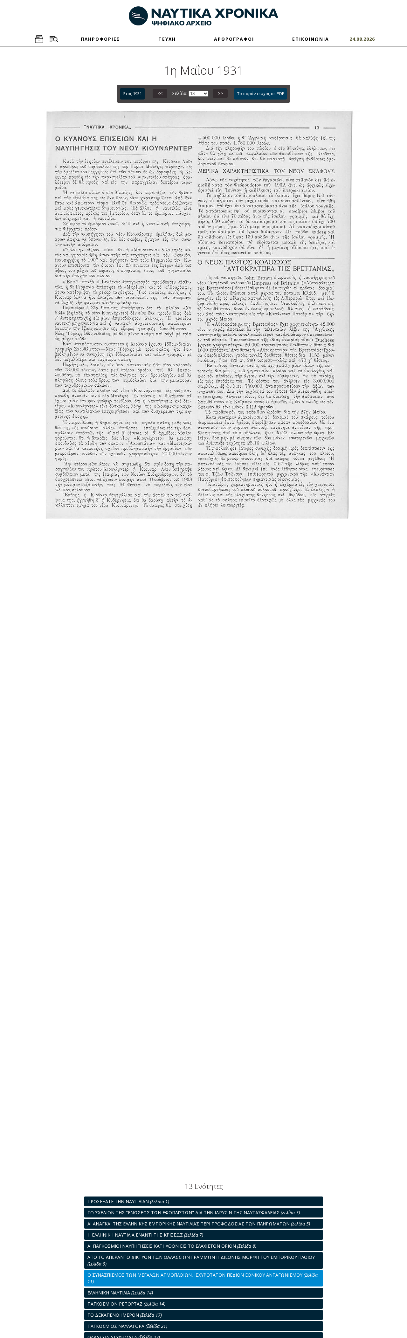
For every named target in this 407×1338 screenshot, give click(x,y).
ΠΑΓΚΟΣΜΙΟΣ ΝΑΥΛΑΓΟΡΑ (127, 1326)
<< (159, 93)
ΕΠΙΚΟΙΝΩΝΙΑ (310, 39)
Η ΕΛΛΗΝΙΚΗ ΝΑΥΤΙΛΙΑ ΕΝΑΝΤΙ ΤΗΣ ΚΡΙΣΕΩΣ (145, 1235)
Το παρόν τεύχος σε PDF (260, 93)
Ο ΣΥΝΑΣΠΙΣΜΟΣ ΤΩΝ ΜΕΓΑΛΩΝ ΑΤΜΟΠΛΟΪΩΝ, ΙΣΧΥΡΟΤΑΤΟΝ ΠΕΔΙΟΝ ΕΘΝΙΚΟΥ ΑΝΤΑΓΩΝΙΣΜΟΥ (202, 1278)
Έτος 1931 (132, 93)
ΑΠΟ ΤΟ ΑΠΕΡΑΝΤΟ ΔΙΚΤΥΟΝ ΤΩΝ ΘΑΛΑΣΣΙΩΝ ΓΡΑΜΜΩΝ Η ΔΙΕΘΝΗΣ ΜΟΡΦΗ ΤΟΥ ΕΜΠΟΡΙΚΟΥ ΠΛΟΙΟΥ (201, 1260)
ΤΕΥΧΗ (167, 39)
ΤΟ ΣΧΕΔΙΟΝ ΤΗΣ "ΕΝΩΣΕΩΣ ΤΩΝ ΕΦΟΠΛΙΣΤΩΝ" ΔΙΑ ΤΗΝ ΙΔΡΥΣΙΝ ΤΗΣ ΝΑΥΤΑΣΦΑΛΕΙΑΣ (193, 1213)
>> (220, 93)
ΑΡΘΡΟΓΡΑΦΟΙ (234, 39)
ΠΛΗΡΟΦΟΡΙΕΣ (100, 39)
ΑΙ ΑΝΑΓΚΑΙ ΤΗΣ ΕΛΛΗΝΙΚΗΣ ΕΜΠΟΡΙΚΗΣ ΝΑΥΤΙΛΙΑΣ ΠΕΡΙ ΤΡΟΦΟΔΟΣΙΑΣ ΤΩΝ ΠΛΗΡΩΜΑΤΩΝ (198, 1224)
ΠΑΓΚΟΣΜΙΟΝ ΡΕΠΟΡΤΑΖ (126, 1304)
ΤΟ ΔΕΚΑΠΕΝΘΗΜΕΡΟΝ (124, 1315)
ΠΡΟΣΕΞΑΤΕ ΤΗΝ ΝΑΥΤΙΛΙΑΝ (128, 1201)
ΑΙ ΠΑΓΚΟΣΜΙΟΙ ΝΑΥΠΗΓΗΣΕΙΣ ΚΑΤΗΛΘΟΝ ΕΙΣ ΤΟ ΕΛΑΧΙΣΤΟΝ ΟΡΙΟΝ (171, 1246)
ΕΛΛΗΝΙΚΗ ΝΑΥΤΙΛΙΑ (120, 1293)
